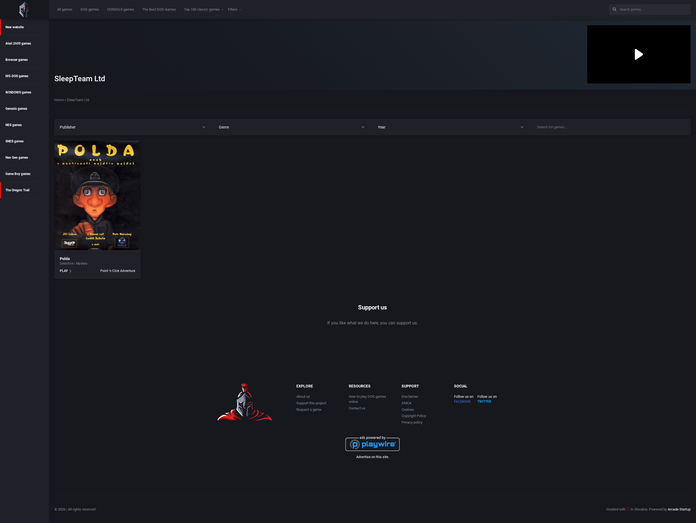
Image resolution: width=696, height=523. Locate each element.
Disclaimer (410, 396)
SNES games (14, 141)
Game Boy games (17, 174)
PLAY (64, 271)
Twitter (484, 401)
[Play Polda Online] (97, 195)
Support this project (311, 403)
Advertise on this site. (372, 457)
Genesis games (16, 109)
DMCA (406, 403)
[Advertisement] (560, 8)
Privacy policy (412, 422)
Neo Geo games (16, 157)
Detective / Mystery (74, 263)
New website (14, 27)
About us (303, 396)
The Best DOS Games (159, 9)
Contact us (357, 408)
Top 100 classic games (202, 9)
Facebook (462, 401)
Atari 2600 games (18, 43)
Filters (232, 9)
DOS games (89, 9)
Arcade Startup (679, 509)
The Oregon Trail (17, 190)
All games (64, 9)
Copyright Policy (414, 416)
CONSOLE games (120, 9)
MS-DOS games (16, 76)
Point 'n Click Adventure (117, 271)
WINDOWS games (18, 92)
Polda (65, 258)
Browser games (16, 60)
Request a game (308, 410)
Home (59, 100)
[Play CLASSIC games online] (24, 9)
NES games (13, 125)
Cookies (408, 410)
